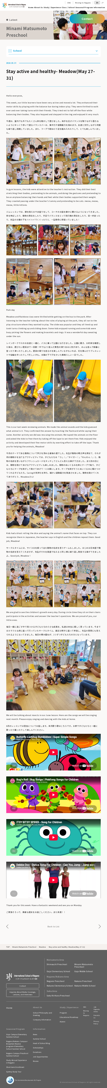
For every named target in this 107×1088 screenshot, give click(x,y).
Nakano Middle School (85, 985)
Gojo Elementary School (58, 971)
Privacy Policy (96, 1022)
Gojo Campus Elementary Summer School (16, 1035)
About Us (38, 8)
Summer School (39, 1039)
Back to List (53, 926)
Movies (35, 1061)
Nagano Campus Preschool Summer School (17, 1054)
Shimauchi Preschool (57, 964)
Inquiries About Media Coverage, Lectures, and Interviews (23, 993)
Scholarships (38, 1048)
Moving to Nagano (83, 2)
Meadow (42, 947)
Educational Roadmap (69, 1017)
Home (30, 8)
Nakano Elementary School (60, 985)
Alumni (62, 1021)
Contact (22, 986)
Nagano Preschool (55, 981)
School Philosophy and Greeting (42, 1014)
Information (99, 8)
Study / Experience (52, 8)
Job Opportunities (40, 1057)
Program (63, 1013)
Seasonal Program (84, 8)
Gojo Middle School (83, 971)
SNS (69, 2)
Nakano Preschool (83, 981)
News (35, 1034)
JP (102, 2)
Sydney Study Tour (13, 1072)
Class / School (68, 8)
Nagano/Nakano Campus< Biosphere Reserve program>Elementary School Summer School (17, 1045)
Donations (37, 1052)
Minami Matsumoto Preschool (24, 947)
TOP (8, 947)
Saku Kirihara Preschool (58, 995)
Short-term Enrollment (15, 1067)
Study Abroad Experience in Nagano (16, 1061)
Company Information (42, 1020)
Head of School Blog (41, 1043)
